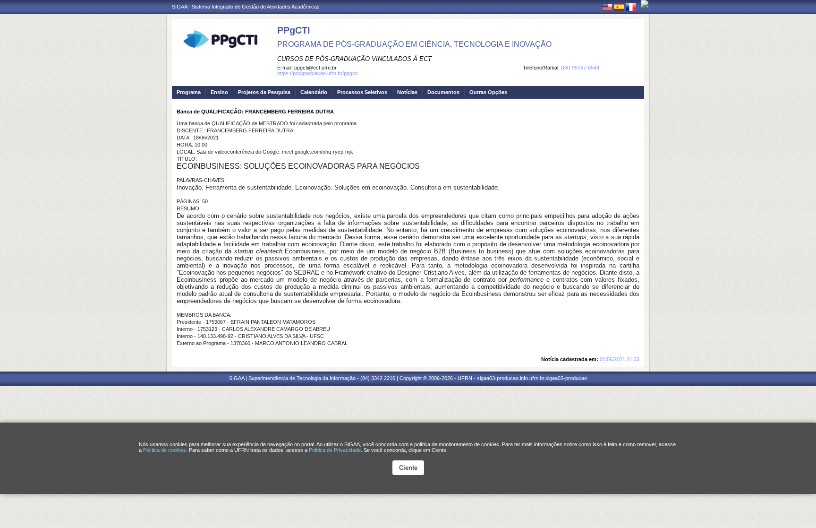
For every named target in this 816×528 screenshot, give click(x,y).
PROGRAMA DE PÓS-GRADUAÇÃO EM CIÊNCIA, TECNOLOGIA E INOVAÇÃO (414, 44)
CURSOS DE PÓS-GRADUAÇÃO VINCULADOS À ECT (354, 58)
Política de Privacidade (335, 450)
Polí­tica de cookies (164, 450)
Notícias (407, 92)
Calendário (313, 92)
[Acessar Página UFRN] (644, 4)
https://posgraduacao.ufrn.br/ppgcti (317, 73)
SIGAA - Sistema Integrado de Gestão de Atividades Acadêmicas (246, 6)
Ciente (408, 467)
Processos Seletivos (362, 92)
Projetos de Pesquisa (264, 92)
